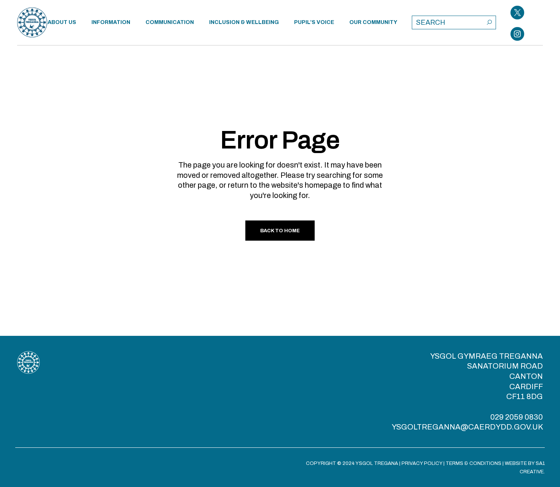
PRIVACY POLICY (422, 463)
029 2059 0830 (516, 417)
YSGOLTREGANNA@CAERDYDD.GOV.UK (467, 427)
